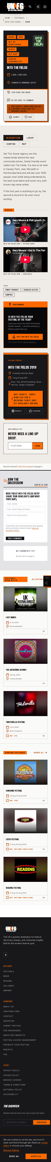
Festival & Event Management (19, 1040)
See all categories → (30, 342)
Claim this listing (24, 467)
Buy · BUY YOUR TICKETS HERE (19, 849)
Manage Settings (11, 1150)
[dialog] (25, 1148)
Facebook (34, 411)
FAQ (5, 1054)
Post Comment (15, 538)
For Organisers (12, 1030)
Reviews (7, 981)
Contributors (11, 1011)
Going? (14, 117)
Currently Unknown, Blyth (23, 83)
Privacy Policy (11, 1070)
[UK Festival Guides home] (25, 929)
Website (16, 411)
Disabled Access (31, 290)
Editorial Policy (12, 1090)
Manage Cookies (12, 1080)
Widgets (8, 1049)
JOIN (37, 445)
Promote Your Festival (16, 1045)
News (6, 976)
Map (24, 143)
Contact (8, 1016)
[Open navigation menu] (45, 6)
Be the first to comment (20, 100)
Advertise (8, 1021)
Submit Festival (12, 1026)
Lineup (30, 137)
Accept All (36, 1156)
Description (13, 137)
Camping (11, 143)
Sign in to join (41, 485)
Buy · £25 (11, 736)
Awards (7, 990)
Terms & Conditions (14, 1085)
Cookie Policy (11, 1075)
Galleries (8, 986)
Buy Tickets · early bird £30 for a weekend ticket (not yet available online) (25, 108)
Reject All (14, 1156)
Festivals (19, 18)
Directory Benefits (14, 1035)
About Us (8, 1007)
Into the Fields (13, 22)
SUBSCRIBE (42, 1122)
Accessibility (10, 1094)
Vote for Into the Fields (25, 337)
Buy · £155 (12, 800)
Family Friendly (12, 290)
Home (7, 18)
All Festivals (40, 579)
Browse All (41, 752)
